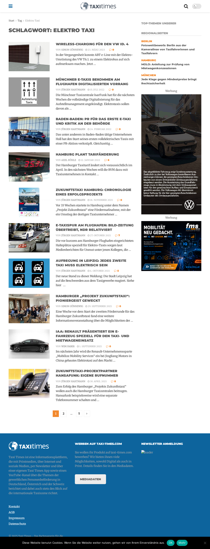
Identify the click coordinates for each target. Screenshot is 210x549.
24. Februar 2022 (100, 129)
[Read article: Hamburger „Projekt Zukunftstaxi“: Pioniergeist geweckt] (29, 308)
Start (11, 20)
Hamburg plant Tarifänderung (87, 154)
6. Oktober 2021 (99, 270)
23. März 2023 (96, 49)
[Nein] (205, 543)
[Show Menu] (11, 6)
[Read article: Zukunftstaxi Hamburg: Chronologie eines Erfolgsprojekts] (29, 202)
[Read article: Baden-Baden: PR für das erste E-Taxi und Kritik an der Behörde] (29, 131)
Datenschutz (17, 524)
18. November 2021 (101, 200)
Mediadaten (90, 479)
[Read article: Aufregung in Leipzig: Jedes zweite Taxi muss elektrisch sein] (29, 273)
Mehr (182, 542)
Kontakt (14, 506)
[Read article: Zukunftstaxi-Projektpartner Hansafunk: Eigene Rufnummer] (29, 383)
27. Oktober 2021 (100, 235)
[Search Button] (186, 6)
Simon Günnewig (72, 49)
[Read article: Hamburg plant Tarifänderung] (29, 167)
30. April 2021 (98, 381)
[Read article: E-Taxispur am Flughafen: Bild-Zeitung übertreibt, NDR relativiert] (29, 237)
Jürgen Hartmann (73, 89)
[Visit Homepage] (98, 6)
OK (171, 542)
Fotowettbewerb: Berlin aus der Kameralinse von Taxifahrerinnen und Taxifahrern (168, 49)
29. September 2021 (99, 306)
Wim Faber (68, 346)
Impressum (17, 518)
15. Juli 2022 (96, 89)
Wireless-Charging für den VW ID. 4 (92, 44)
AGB (12, 512)
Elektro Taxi (32, 20)
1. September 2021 (90, 346)
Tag (20, 20)
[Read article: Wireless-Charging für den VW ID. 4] (29, 56)
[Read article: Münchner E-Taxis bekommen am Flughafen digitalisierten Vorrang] (29, 92)
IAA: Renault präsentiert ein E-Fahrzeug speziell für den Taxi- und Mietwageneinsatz (92, 336)
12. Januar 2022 (90, 160)
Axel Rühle (68, 160)
